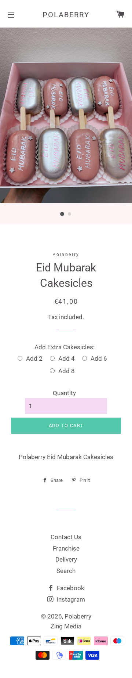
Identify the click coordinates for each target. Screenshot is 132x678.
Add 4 (66, 358)
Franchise (66, 548)
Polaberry (66, 14)
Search (66, 570)
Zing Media (66, 626)
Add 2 (34, 358)
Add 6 (99, 358)
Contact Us (66, 537)
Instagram (70, 599)
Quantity (64, 393)
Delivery (66, 559)
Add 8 (66, 371)
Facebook (69, 588)
